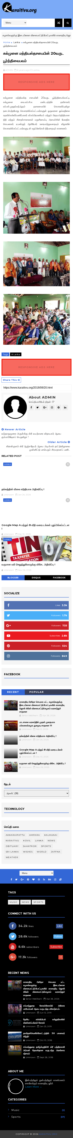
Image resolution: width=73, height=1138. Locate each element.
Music (14, 902)
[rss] (44, 879)
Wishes (28, 851)
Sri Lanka (12, 851)
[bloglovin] (33, 879)
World (42, 851)
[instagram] (55, 879)
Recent (13, 692)
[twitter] (16, 879)
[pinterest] (28, 879)
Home (6, 42)
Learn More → (33, 1086)
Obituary (12, 846)
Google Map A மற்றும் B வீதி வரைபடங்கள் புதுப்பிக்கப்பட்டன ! (35, 526)
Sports (46, 846)
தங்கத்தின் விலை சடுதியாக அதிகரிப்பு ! (23, 489)
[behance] (49, 879)
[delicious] (60, 879)
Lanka (16, 42)
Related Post (12, 455)
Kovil (27, 840)
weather (12, 857)
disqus (36, 577)
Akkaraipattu (15, 835)
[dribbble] (39, 879)
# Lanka (15, 354)
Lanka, (36, 70)
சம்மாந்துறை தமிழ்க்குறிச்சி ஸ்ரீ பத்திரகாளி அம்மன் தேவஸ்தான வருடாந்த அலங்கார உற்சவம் (44, 1050)
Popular (36, 692)
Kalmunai (50, 835)
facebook (59, 577)
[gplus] (22, 879)
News (51, 840)
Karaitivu (12, 840)
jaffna (55, 851)
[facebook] (11, 879)
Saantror (30, 846)
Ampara (34, 835)
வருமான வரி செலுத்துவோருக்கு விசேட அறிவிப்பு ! (28, 564)
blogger (13, 577)
